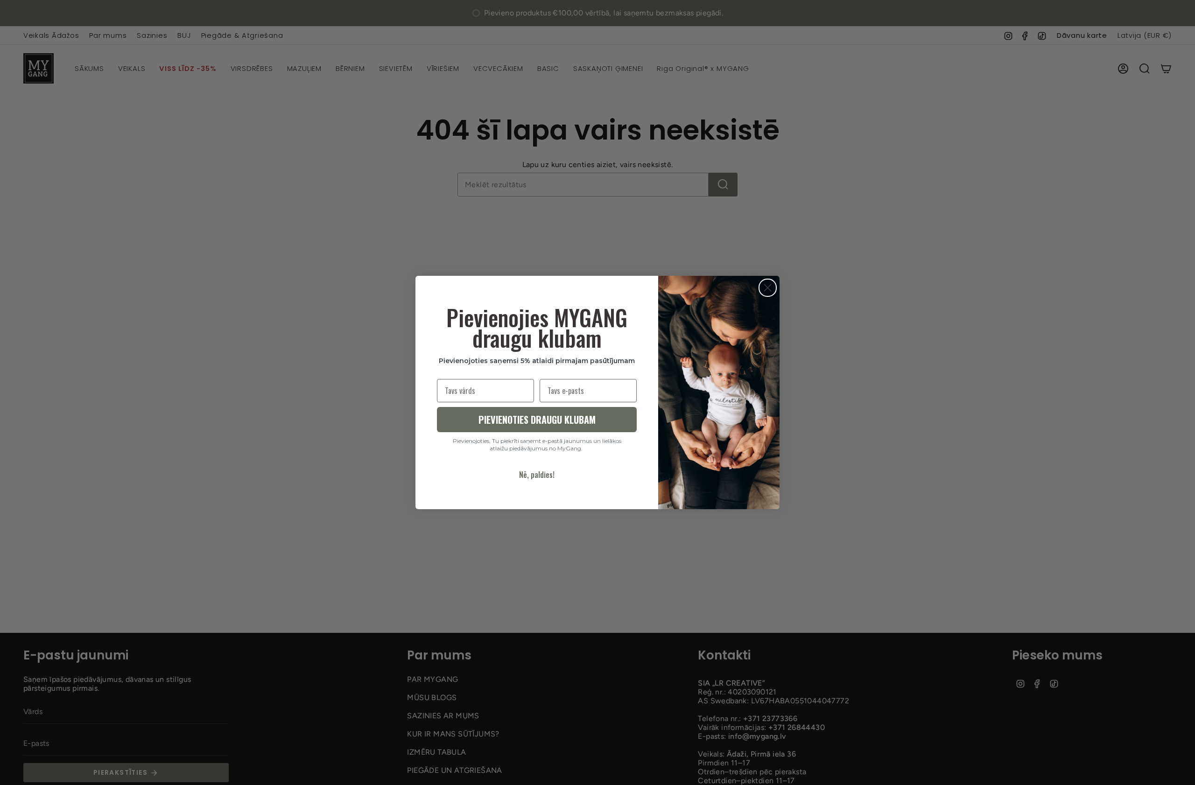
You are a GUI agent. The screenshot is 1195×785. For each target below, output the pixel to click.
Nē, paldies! (537, 474)
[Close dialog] (767, 288)
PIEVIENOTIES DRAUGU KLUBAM (537, 420)
